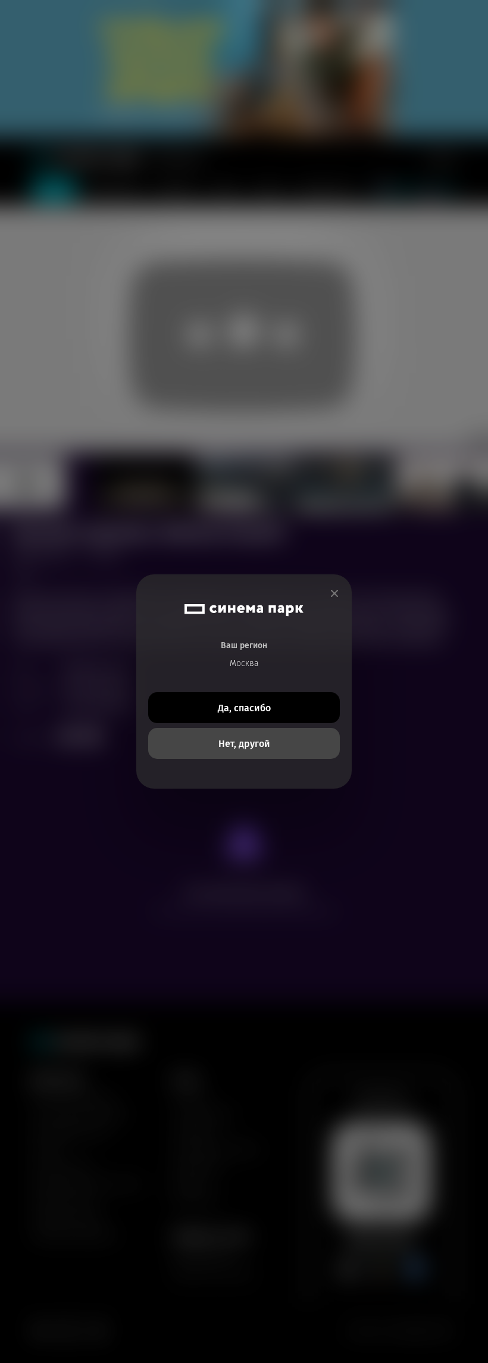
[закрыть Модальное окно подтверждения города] (334, 593)
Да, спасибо (244, 708)
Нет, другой (244, 743)
